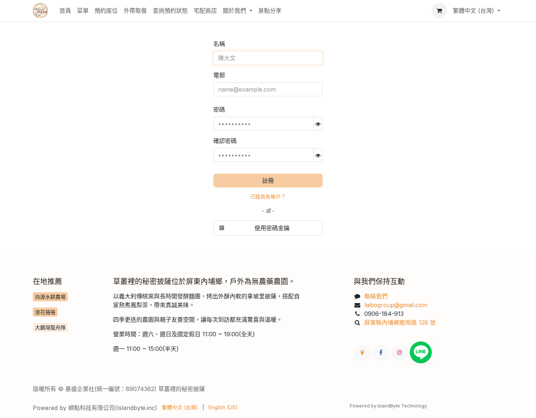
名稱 (219, 43)
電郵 (219, 75)
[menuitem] (65, 10)
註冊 (268, 180)
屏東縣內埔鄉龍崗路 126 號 (400, 322)
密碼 (219, 109)
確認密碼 (225, 140)
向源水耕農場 (50, 297)
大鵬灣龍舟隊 (50, 327)
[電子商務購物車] (439, 10)
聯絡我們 (376, 296)
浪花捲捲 (45, 312)
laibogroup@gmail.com (396, 305)
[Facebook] (381, 352)
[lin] (421, 352)
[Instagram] (399, 352)
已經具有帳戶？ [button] (268, 196)
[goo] (362, 352)
